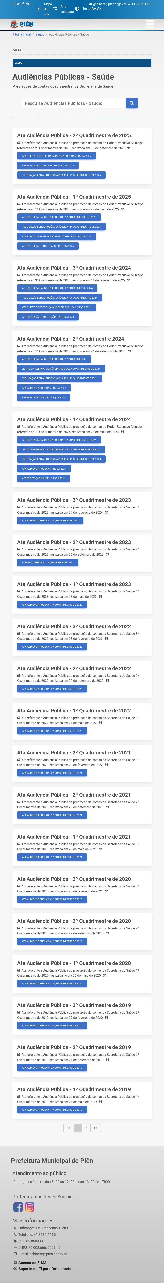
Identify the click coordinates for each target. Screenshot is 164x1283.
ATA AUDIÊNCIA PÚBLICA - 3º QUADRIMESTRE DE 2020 (52, 899)
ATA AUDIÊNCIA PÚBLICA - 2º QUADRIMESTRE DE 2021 (52, 815)
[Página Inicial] (19, 9)
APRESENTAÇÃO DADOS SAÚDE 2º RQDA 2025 (48, 165)
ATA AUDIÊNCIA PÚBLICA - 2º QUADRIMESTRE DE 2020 (52, 941)
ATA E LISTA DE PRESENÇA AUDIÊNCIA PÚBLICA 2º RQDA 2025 (56, 156)
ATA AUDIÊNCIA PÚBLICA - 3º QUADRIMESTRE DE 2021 (52, 773)
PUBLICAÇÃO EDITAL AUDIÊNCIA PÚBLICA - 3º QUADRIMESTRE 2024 (59, 297)
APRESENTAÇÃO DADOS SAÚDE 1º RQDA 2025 (48, 246)
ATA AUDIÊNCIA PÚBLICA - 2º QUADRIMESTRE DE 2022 (52, 689)
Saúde (40, 34)
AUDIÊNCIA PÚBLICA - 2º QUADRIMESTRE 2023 (48, 562)
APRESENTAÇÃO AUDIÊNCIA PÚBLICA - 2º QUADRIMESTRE (54, 359)
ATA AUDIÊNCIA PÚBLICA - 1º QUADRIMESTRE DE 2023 (52, 604)
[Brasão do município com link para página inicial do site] (22, 24)
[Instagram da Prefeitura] (28, 9)
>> (95, 1128)
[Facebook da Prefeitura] (23, 9)
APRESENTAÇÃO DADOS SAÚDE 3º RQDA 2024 (48, 317)
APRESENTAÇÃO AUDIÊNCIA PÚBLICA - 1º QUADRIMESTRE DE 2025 (59, 217)
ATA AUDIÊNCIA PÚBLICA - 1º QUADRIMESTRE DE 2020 (52, 983)
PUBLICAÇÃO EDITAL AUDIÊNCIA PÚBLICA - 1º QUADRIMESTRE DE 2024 (61, 459)
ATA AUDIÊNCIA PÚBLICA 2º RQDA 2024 (44, 388)
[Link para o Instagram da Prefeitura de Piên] (29, 1207)
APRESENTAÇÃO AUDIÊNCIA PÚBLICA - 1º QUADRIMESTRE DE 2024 (59, 440)
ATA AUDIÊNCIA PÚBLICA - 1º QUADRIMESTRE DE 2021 (52, 857)
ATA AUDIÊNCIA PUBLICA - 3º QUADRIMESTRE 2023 (50, 520)
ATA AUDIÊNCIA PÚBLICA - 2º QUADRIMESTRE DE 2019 (52, 1067)
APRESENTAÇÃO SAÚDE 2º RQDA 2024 (43, 397)
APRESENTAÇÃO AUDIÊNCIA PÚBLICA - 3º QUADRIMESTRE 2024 (57, 288)
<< (68, 1128)
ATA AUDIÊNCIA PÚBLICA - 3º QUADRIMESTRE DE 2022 (52, 646)
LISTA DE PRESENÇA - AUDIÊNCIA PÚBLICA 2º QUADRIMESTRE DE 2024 (61, 368)
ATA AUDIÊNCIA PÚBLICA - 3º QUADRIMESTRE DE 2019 (52, 1025)
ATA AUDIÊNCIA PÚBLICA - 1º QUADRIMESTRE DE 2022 (52, 731)
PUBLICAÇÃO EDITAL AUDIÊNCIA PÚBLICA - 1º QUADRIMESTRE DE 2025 (61, 226)
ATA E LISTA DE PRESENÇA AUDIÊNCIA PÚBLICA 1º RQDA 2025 (56, 236)
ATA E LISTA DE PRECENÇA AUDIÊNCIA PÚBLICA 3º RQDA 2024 (56, 307)
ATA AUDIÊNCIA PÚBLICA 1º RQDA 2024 (44, 468)
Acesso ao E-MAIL (34, 1263)
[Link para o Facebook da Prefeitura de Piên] (17, 1207)
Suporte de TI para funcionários (45, 1269)
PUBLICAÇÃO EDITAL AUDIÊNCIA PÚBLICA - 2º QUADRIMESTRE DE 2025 (61, 175)
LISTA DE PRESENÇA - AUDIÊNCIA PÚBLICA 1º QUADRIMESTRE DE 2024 (61, 449)
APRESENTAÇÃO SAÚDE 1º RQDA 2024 (43, 478)
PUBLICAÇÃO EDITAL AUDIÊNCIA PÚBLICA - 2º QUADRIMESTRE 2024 (59, 378)
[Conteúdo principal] (14, 9)
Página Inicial (21, 34)
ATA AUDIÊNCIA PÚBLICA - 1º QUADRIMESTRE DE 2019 (52, 1109)
